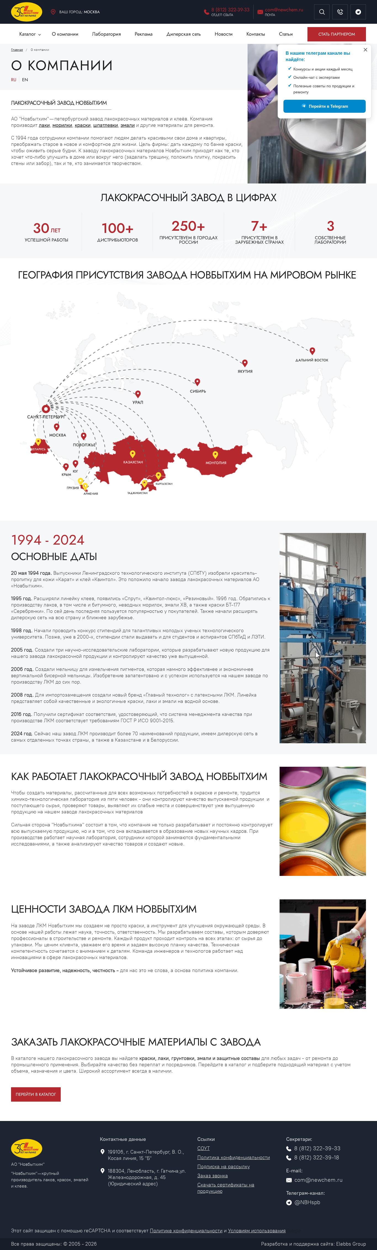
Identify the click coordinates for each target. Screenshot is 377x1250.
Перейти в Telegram (328, 106)
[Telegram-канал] (358, 11)
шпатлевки (105, 125)
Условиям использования (257, 1231)
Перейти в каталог (36, 1094)
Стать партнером (336, 34)
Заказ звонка (212, 1176)
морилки (62, 125)
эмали (128, 125)
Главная (17, 50)
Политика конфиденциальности (233, 1157)
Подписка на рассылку (223, 1167)
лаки (44, 125)
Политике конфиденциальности (186, 1231)
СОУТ (203, 1148)
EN (25, 80)
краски (83, 125)
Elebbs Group (351, 1244)
